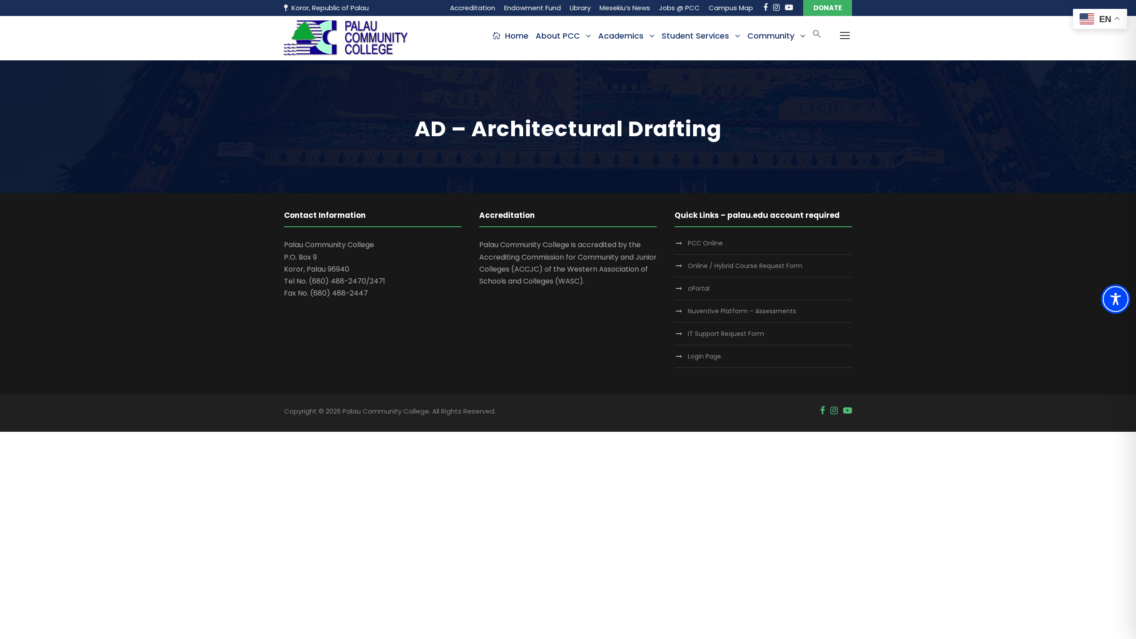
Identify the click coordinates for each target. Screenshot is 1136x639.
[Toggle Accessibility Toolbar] (1115, 299)
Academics (620, 35)
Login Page (704, 356)
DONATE (827, 7)
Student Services (695, 35)
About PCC (558, 35)
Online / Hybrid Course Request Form (745, 265)
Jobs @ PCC (679, 7)
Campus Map (731, 7)
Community (770, 35)
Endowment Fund (532, 7)
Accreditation (472, 7)
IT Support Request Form (726, 333)
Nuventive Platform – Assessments (742, 311)
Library (580, 7)
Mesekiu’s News (625, 7)
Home (517, 35)
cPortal (699, 288)
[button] (817, 36)
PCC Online (705, 243)
